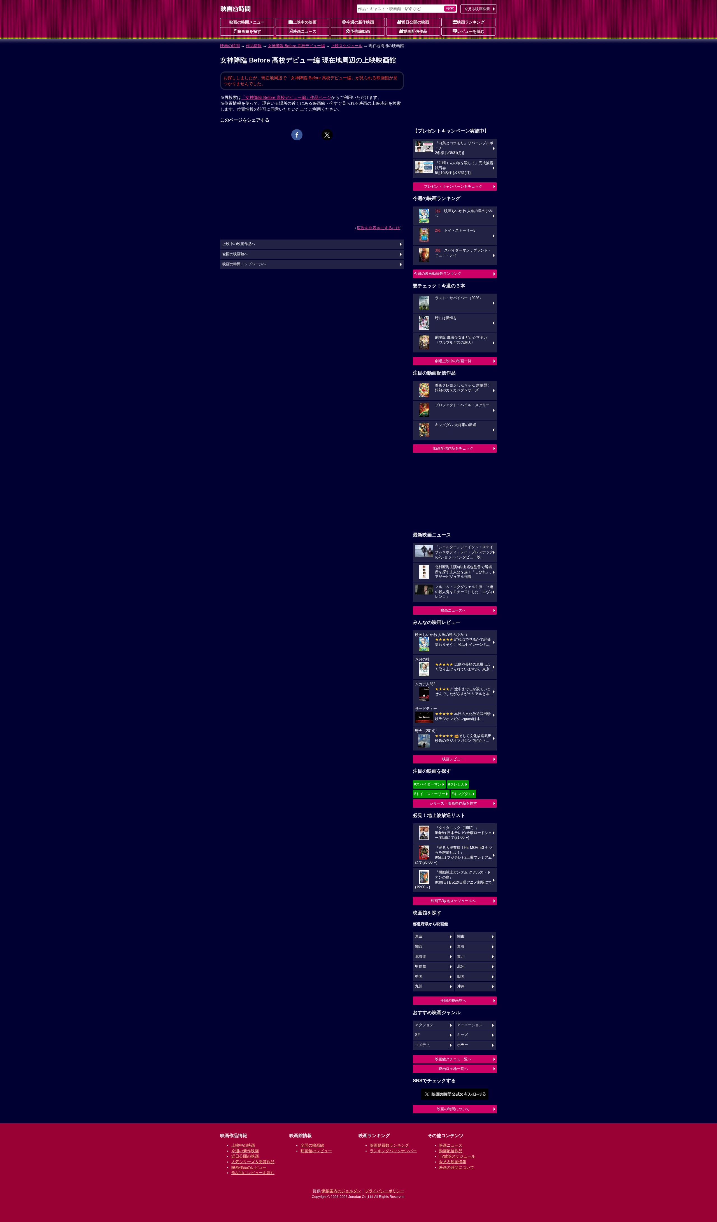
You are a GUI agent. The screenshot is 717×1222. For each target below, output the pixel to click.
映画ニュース (304, 31)
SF (417, 1035)
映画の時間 (230, 45)
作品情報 (254, 45)
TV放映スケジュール (457, 1156)
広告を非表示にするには (378, 228)
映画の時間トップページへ (244, 264)
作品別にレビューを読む (252, 1172)
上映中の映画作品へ (238, 244)
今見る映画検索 (477, 9)
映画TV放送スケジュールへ (453, 901)
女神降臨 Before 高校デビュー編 (296, 45)
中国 (418, 977)
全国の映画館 (312, 1145)
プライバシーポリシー (384, 1191)
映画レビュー (453, 759)
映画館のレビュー (316, 1151)
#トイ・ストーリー (429, 794)
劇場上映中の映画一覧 (453, 361)
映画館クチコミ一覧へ (453, 1059)
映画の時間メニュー (247, 22)
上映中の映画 (304, 22)
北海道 (420, 957)
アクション (424, 1025)
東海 (460, 947)
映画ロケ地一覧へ (453, 1069)
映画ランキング (471, 22)
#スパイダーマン (427, 784)
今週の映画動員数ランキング (437, 273)
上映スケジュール (346, 45)
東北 (460, 957)
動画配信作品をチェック (453, 448)
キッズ (462, 1035)
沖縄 (460, 986)
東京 (418, 936)
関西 (418, 947)
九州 (418, 986)
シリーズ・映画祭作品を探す (453, 803)
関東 (460, 936)
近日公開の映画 (415, 22)
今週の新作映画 (360, 22)
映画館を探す (249, 31)
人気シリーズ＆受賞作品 (252, 1162)
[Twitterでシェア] (327, 134)
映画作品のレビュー (249, 1167)
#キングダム (462, 794)
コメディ (422, 1045)
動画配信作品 (415, 31)
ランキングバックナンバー (393, 1151)
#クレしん (456, 784)
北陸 (460, 966)
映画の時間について (453, 1109)
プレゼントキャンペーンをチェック (453, 186)
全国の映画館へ (453, 1000)
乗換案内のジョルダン (341, 1191)
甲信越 (420, 966)
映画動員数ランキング (389, 1145)
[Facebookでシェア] (296, 134)
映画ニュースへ (453, 610)
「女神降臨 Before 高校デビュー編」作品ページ (286, 97)
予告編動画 (360, 31)
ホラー (462, 1045)
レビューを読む (471, 31)
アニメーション (470, 1025)
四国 (460, 977)
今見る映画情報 (452, 1162)
